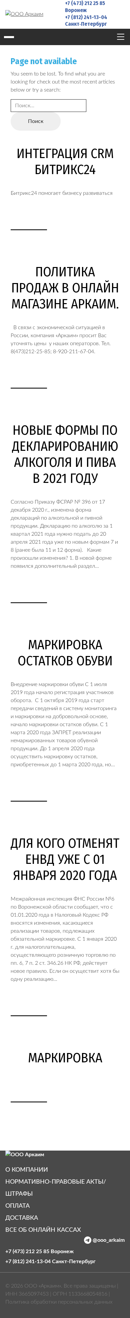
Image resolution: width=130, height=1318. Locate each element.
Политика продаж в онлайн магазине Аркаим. (65, 288)
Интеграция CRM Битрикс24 (65, 162)
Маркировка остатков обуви (65, 653)
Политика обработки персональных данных (59, 1302)
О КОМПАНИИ (26, 1170)
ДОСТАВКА (21, 1218)
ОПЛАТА (17, 1206)
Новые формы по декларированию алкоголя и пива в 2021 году (65, 454)
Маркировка (65, 1058)
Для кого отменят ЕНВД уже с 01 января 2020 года (65, 859)
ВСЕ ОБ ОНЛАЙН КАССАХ (43, 1230)
